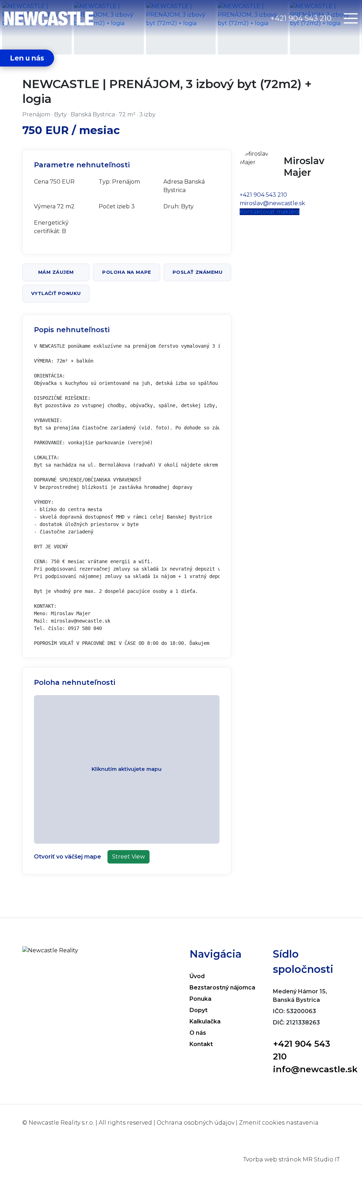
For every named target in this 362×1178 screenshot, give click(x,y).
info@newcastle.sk (315, 1069)
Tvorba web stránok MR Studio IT (291, 1159)
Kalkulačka (205, 1021)
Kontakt (201, 1044)
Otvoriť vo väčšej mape (67, 856)
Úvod (197, 976)
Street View (128, 856)
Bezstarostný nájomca (222, 987)
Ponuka (200, 998)
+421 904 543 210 (301, 18)
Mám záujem (56, 272)
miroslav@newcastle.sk (272, 203)
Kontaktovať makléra (269, 211)
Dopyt (198, 1010)
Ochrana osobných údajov (195, 1122)
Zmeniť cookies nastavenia (279, 1122)
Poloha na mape (126, 272)
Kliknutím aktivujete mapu (127, 769)
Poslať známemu (197, 272)
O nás (197, 1032)
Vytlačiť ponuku (56, 293)
